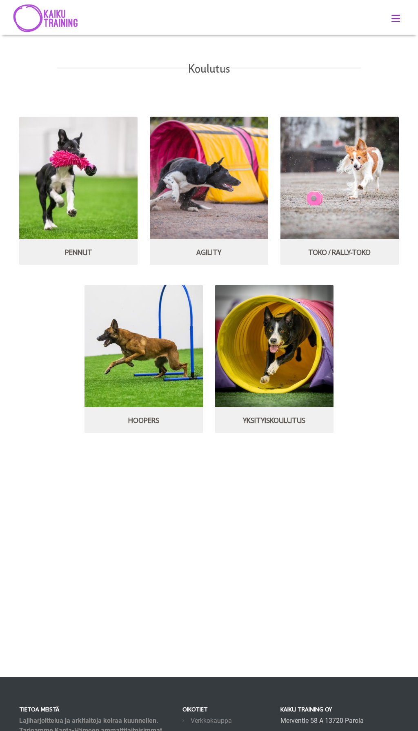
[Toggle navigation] (396, 18)
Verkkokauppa (211, 720)
